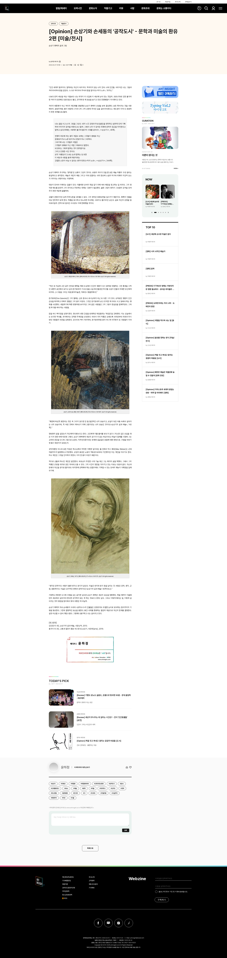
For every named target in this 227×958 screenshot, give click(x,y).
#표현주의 (54, 798)
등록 (125, 830)
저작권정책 (65, 891)
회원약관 (65, 884)
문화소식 (93, 8)
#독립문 (73, 784)
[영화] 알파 (150, 269)
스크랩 (75, 65)
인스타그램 (118, 923)
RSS (65, 898)
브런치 (128, 923)
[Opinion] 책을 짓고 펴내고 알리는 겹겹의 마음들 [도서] (159, 356)
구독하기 (161, 900)
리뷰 (121, 8)
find (206, 8)
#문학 (83, 788)
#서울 (72, 798)
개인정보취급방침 (68, 877)
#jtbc (122, 784)
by (53, 61)
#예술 (75, 788)
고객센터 (91, 881)
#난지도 (113, 788)
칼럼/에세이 (61, 8)
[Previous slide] (151, 212)
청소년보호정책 (67, 895)
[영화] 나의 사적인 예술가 (155, 251)
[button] (155, 212)
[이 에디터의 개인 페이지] (60, 61)
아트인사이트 (7, 8)
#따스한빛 (54, 793)
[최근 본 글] (199, 8)
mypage (213, 8)
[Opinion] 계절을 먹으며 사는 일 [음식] (160, 322)
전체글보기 (188, 2)
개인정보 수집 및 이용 (170, 891)
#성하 (122, 788)
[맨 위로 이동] (218, 949)
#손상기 (53, 784)
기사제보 (91, 888)
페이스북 (98, 923)
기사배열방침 (66, 881)
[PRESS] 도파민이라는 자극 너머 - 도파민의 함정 (160, 305)
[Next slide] (168, 212)
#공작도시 (112, 784)
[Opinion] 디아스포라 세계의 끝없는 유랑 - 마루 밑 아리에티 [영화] (160, 391)
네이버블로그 (108, 923)
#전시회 (75, 793)
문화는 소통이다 (164, 8)
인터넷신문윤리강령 (68, 888)
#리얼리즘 (103, 793)
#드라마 (93, 793)
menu (220, 8)
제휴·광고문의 (93, 884)
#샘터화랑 (65, 793)
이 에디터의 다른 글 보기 (82, 767)
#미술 (92, 788)
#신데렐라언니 (55, 788)
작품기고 (108, 8)
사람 (132, 8)
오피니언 (78, 8)
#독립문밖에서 (85, 784)
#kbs (66, 788)
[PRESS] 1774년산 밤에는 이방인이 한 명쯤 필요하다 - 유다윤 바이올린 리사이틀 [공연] (166, 203)
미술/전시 (63, 23)
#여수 (63, 798)
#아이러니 (102, 788)
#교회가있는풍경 (98, 784)
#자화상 (63, 784)
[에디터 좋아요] (130, 767)
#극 (84, 793)
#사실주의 (114, 793)
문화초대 (145, 8)
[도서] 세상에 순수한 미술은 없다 (152, 203)
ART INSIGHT (40, 881)
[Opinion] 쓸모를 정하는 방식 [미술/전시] (160, 339)
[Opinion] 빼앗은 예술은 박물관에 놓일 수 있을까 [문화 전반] (160, 374)
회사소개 (177, 2)
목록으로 (90, 848)
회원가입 (167, 2)
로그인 (158, 2)
